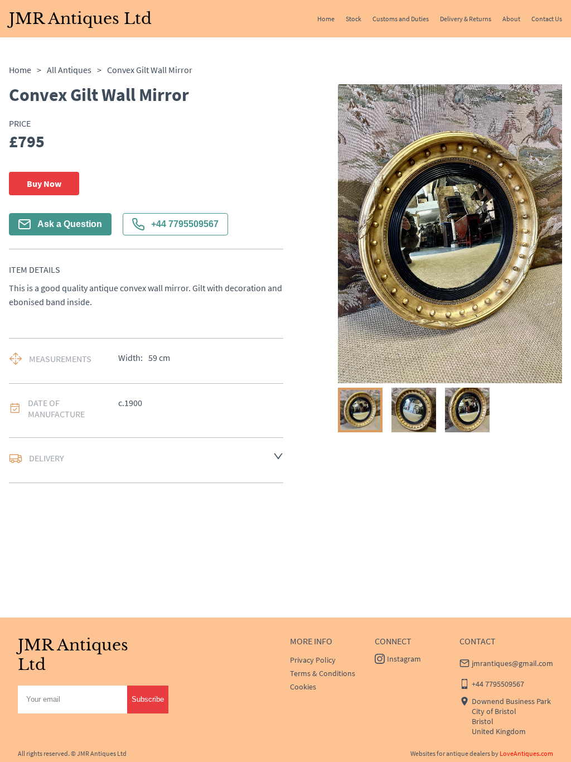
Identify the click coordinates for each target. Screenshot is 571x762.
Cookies (303, 687)
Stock (353, 19)
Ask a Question (69, 224)
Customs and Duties (400, 19)
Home (326, 19)
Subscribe (148, 699)
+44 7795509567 (185, 224)
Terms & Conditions (322, 673)
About (511, 19)
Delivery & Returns (465, 19)
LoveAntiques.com (526, 753)
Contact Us (546, 19)
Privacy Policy (313, 660)
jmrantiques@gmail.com (512, 663)
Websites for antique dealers (450, 753)
